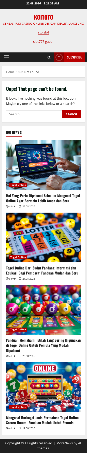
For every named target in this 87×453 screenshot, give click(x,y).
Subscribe (74, 57)
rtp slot (43, 32)
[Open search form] (49, 57)
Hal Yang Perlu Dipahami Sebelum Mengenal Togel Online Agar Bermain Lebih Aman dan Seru (43, 198)
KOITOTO (43, 17)
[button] (6, 57)
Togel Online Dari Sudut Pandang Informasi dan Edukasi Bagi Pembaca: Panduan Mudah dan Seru (42, 270)
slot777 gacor (43, 41)
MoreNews (64, 443)
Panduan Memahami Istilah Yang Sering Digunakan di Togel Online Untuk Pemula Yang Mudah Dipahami (43, 345)
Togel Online (18, 185)
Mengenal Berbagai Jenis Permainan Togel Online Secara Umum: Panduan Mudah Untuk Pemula (42, 420)
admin (12, 206)
